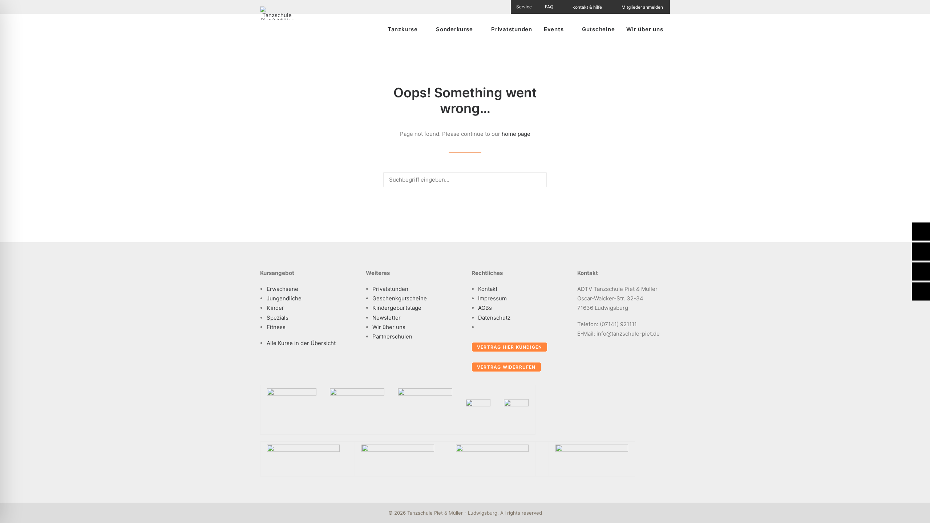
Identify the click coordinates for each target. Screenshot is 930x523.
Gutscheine (598, 29)
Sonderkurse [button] (454, 29)
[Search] (465, 179)
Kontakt (487, 288)
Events (554, 29)
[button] (537, 179)
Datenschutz (494, 317)
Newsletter (386, 317)
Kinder (275, 307)
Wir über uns (644, 29)
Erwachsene (282, 288)
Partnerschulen (392, 336)
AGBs (485, 307)
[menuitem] (528, 7)
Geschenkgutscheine (399, 298)
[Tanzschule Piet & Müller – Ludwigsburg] (277, 13)
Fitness (276, 327)
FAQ (549, 6)
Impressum (492, 298)
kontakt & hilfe (587, 7)
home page (516, 133)
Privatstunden (511, 29)
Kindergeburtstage (396, 307)
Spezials (277, 317)
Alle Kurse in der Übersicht (301, 343)
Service (524, 6)
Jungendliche (284, 298)
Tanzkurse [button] (403, 29)
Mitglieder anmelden (642, 7)
